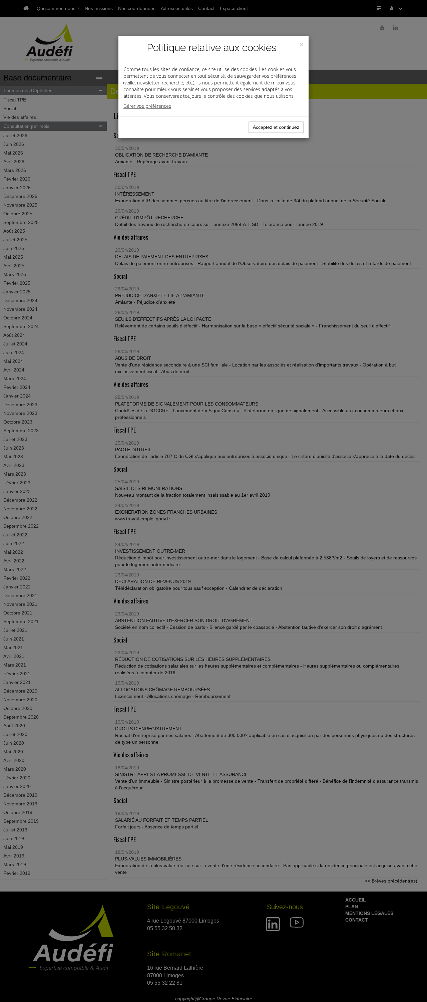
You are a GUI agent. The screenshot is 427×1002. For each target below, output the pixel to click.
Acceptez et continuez (276, 127)
